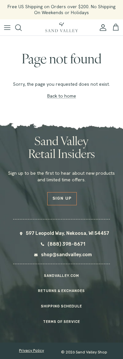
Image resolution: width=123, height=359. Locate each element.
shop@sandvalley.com (66, 255)
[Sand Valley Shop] (61, 28)
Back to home (61, 96)
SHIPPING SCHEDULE (61, 306)
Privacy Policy (31, 350)
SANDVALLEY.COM (61, 276)
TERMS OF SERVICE (61, 322)
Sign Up (62, 198)
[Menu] (7, 27)
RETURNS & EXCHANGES (61, 291)
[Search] (21, 27)
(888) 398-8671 (66, 244)
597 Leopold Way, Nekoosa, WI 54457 (67, 233)
